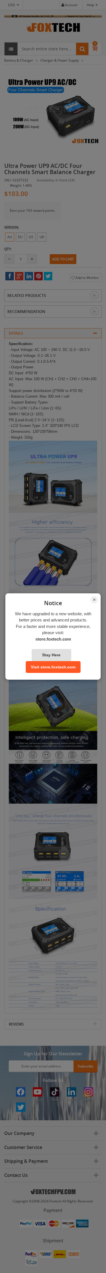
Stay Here (51, 655)
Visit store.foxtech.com (53, 667)
